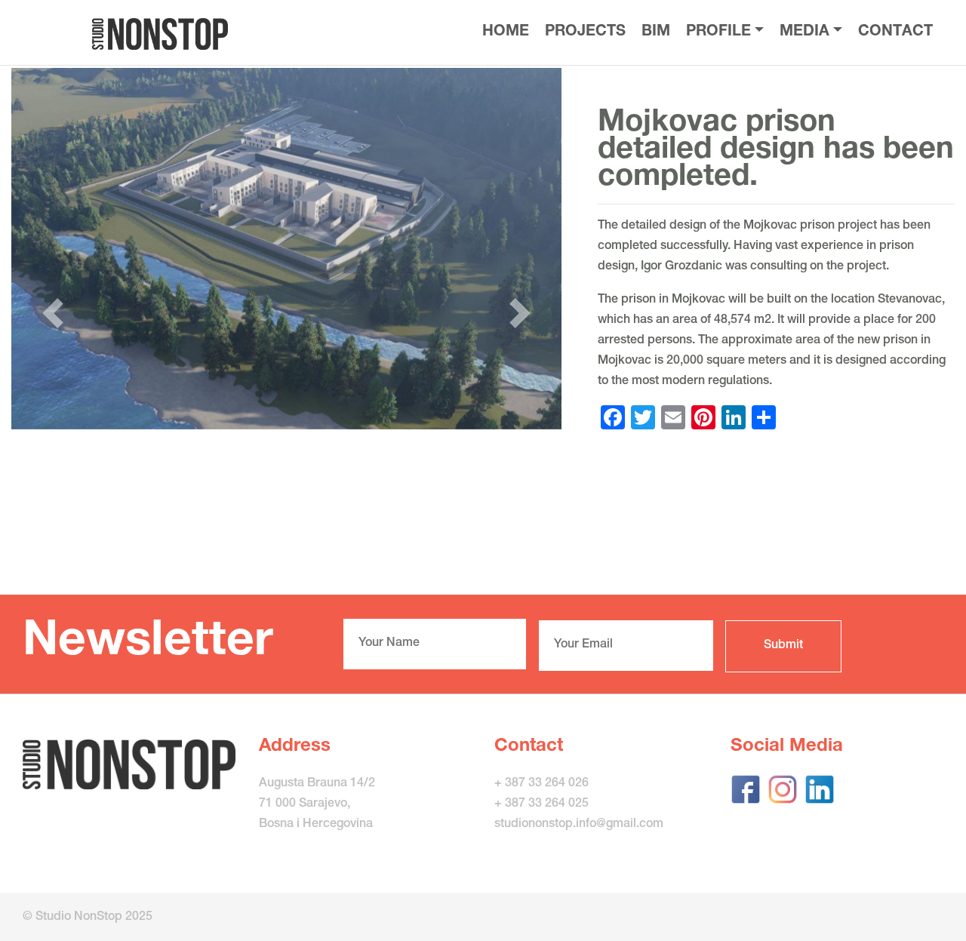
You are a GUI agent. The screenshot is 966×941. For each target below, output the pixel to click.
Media (804, 32)
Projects (585, 32)
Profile (718, 32)
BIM (655, 32)
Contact (895, 32)
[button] (52, 313)
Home (505, 32)
